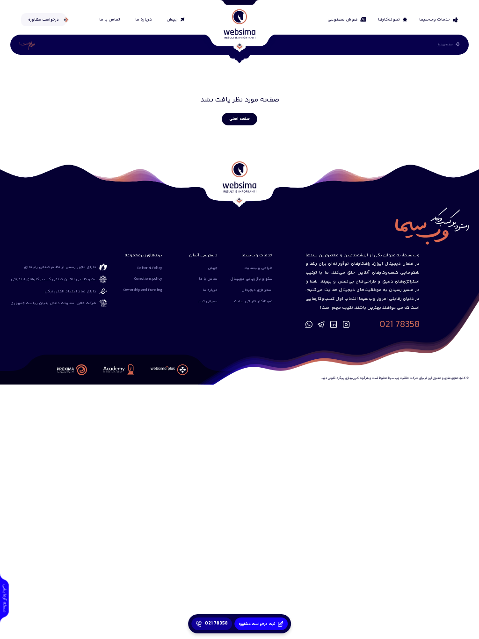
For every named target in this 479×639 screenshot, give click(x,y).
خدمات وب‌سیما (434, 19)
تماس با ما (109, 19)
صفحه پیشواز (445, 45)
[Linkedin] (333, 324)
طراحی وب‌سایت (258, 268)
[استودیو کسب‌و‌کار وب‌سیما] (239, 23)
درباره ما (143, 19)
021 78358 (399, 325)
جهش (172, 19)
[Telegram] (321, 324)
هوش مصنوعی (342, 19)
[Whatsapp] (308, 324)
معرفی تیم (208, 301)
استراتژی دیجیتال (257, 290)
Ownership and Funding (142, 290)
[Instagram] (346, 324)
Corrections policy (148, 279)
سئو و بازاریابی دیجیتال (251, 279)
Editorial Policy (150, 268)
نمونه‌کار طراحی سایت (253, 301)
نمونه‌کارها (389, 19)
